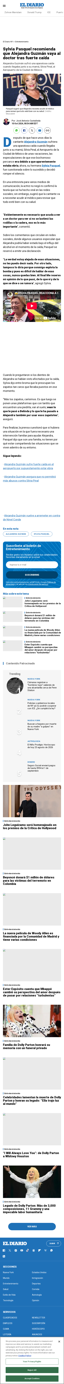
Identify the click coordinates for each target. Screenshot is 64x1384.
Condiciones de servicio (38, 584)
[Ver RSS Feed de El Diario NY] (4, 1256)
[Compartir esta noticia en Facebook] (24, 130)
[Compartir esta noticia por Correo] (40, 130)
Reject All (32, 1370)
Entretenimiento (22, 42)
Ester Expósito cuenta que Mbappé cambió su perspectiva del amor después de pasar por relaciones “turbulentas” (41, 648)
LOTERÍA (7, 1334)
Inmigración (37, 1278)
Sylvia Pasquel (51, 165)
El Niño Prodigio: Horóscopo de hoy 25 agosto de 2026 (41, 746)
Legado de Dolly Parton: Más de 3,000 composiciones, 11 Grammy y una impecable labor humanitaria (29, 1209)
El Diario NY (8, 42)
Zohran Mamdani (13, 12)
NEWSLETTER (38, 1317)
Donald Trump (35, 12)
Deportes (36, 1283)
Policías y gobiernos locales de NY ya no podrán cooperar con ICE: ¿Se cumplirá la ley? (42, 706)
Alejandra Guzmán (35, 141)
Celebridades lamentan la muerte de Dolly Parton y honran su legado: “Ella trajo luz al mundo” (32, 1101)
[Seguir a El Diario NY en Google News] (34, 1250)
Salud (5, 1289)
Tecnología (8, 1300)
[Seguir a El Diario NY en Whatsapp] (51, 1250)
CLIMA (6, 1329)
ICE (49, 12)
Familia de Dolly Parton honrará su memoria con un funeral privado (26, 1046)
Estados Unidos (39, 1272)
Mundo (6, 1278)
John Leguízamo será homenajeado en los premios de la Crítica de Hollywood (43, 603)
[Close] (59, 1341)
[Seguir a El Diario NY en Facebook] (4, 1250)
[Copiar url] (47, 130)
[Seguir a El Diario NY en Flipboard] (40, 1250)
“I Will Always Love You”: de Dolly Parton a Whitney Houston (31, 1154)
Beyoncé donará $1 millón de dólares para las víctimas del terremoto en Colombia (40, 618)
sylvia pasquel (42, 534)
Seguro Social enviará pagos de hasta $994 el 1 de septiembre (41, 768)
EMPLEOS (7, 1323)
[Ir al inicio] (15, 1243)
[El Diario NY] (32, 5)
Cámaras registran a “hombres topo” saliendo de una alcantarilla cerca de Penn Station (42, 686)
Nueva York (34, 679)
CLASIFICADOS (10, 1317)
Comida (35, 1289)
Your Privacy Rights (32, 1361)
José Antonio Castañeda (28, 121)
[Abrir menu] (4, 6)
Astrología (34, 741)
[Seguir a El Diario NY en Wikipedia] (46, 1250)
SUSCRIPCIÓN (38, 1323)
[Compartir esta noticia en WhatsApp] (16, 130)
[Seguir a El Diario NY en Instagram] (16, 1250)
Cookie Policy (24, 1356)
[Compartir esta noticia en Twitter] (32, 130)
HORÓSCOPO (38, 1329)
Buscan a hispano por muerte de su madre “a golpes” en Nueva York (42, 727)
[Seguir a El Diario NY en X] (10, 1250)
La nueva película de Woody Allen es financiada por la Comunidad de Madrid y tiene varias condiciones (43, 633)
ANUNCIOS (37, 1334)
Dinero (31, 762)
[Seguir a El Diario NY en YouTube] (22, 1250)
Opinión (35, 1300)
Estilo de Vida (9, 1295)
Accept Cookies (32, 1378)
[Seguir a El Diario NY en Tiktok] (28, 1250)
